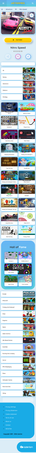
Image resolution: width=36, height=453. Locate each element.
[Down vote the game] (18, 56)
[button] (32, 3)
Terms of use (10, 418)
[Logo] (18, 3)
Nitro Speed (23, 9)
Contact (8, 425)
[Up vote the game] (28, 56)
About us (8, 421)
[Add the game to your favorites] (31, 15)
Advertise (9, 429)
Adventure (9, 9)
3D (16, 9)
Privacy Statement (11, 410)
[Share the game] (7, 56)
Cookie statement (11, 414)
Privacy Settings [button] (11, 407)
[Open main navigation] (3, 3)
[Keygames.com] (2, 9)
